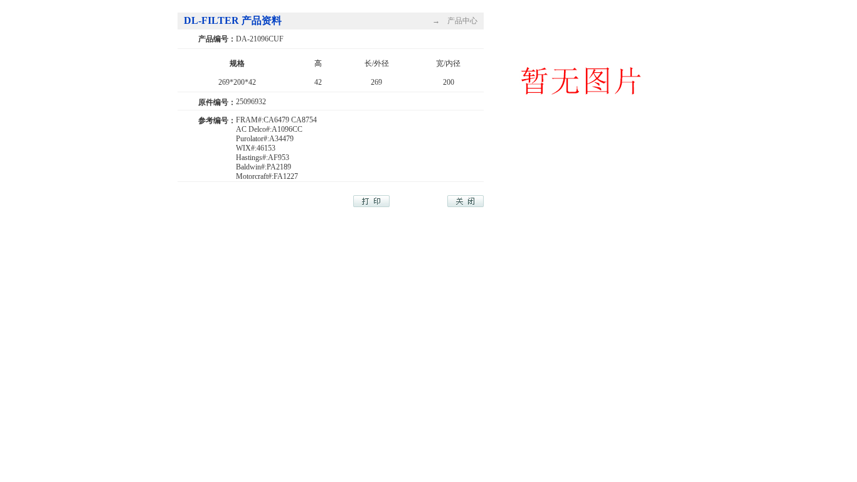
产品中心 (462, 20)
